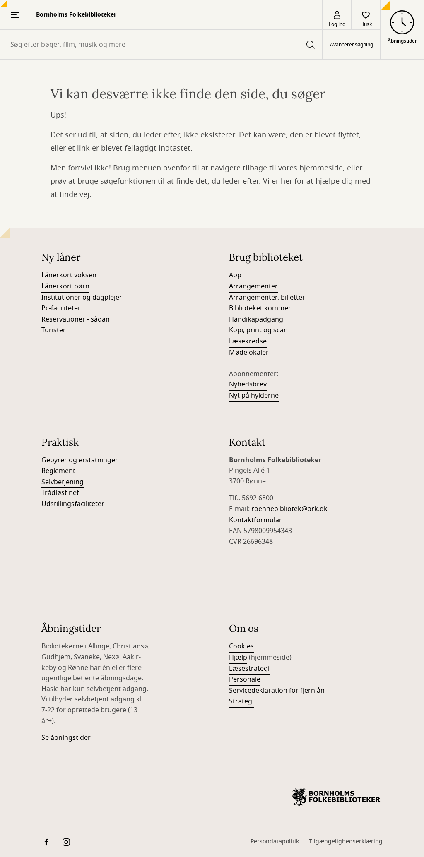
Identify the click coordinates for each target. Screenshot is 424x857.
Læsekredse (248, 341)
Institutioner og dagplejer (81, 297)
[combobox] (161, 44)
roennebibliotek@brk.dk (289, 509)
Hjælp (238, 658)
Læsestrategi (249, 669)
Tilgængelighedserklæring (346, 841)
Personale (244, 679)
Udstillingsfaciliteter (72, 504)
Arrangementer (253, 286)
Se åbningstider (66, 738)
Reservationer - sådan (75, 319)
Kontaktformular (255, 520)
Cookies (241, 646)
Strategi (241, 701)
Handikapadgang (256, 319)
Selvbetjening (62, 482)
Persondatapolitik (275, 841)
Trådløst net (60, 493)
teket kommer (268, 308)
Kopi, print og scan (258, 330)
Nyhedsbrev (248, 384)
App (235, 275)
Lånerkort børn (65, 286)
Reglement (58, 471)
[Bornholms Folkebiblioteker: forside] (336, 797)
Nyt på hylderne (254, 396)
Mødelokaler (249, 353)
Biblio (237, 308)
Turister (53, 330)
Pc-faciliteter (61, 308)
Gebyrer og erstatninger (79, 460)
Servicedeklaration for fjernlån (277, 691)
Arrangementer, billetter (267, 297)
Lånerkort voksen (68, 275)
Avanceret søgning (351, 44)
